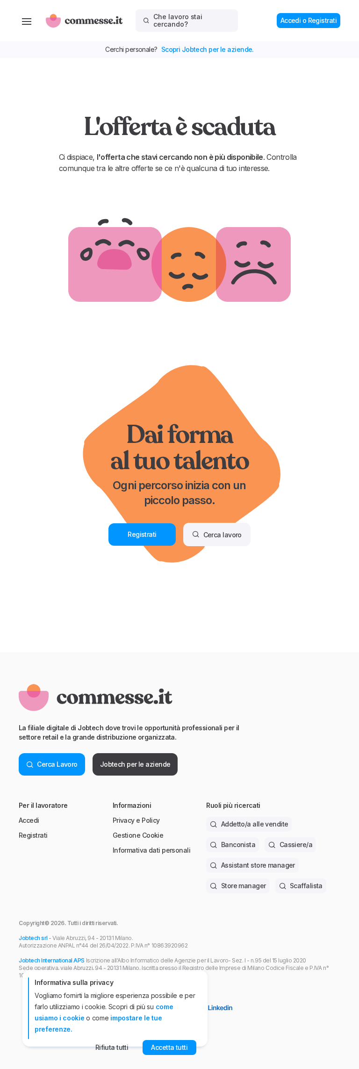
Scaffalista (306, 886)
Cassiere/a (296, 844)
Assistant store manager (258, 865)
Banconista (238, 844)
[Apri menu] (27, 20)
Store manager (243, 886)
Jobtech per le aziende (135, 764)
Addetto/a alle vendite (254, 824)
